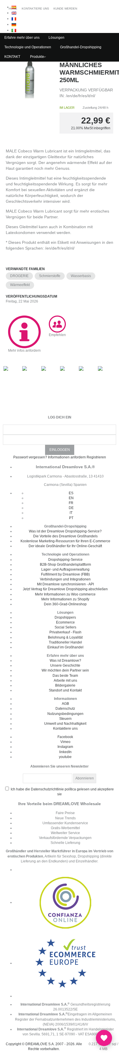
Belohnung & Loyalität (65, 637)
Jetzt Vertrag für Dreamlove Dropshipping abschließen (65, 589)
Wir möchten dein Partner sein (65, 670)
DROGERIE (19, 276)
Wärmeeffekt (20, 285)
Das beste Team (65, 676)
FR (71, 503)
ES (71, 493)
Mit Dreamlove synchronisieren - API (65, 584)
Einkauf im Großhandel (65, 647)
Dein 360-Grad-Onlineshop (65, 604)
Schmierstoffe (49, 276)
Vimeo (65, 742)
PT (71, 518)
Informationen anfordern (67, 457)
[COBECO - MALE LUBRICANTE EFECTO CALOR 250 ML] (30, 77)
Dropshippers (65, 617)
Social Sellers (65, 627)
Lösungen (56, 38)
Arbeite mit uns (65, 680)
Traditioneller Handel (65, 642)
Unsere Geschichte (65, 665)
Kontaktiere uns (65, 728)
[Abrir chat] (104, 1038)
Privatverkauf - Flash (65, 632)
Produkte (37, 57)
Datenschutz (65, 709)
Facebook (65, 737)
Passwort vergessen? (30, 457)
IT (71, 513)
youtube (65, 757)
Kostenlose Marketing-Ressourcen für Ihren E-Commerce (65, 541)
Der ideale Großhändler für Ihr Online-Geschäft (65, 546)
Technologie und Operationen (27, 47)
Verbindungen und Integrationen (65, 579)
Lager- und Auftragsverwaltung (65, 569)
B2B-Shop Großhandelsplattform (65, 565)
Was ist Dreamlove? (65, 661)
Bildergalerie (65, 685)
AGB (65, 704)
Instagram (65, 747)
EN (71, 498)
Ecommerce (65, 622)
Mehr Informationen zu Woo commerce (65, 594)
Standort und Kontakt (65, 690)
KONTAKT (12, 57)
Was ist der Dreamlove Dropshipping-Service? (65, 531)
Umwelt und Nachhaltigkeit (65, 724)
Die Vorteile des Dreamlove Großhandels (65, 536)
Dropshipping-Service (65, 560)
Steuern (65, 719)
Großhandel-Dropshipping (80, 47)
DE (71, 508)
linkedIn (65, 752)
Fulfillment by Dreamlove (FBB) (65, 574)
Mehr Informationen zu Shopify (65, 599)
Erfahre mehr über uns (22, 38)
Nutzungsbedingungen (65, 714)
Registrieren (96, 457)
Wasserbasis (81, 276)
